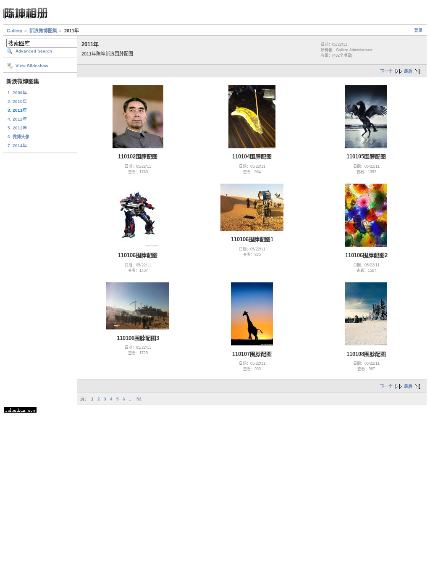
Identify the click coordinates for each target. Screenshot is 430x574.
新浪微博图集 (43, 30)
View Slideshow (32, 65)
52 (139, 399)
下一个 (386, 71)
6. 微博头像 (18, 136)
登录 (418, 30)
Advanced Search (34, 51)
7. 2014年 (17, 145)
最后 (408, 71)
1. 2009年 (17, 92)
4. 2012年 (17, 119)
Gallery (14, 30)
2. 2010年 (17, 101)
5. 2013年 (17, 128)
